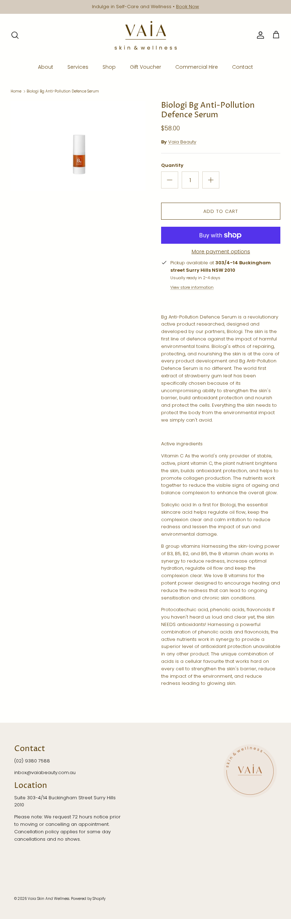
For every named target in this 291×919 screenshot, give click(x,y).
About (45, 67)
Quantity (172, 165)
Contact (242, 67)
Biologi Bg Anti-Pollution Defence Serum (63, 91)
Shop (109, 67)
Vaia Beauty (182, 142)
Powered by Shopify (88, 898)
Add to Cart (220, 211)
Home (16, 91)
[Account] (259, 35)
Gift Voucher (145, 67)
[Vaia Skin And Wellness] (146, 35)
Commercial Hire (196, 67)
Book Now (187, 6)
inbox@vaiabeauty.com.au (45, 772)
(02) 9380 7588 (32, 760)
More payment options (221, 252)
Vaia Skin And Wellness (48, 898)
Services (77, 67)
